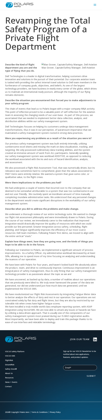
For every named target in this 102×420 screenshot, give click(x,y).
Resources (9, 377)
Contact (8, 386)
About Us (9, 373)
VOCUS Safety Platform (14, 351)
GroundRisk (9, 364)
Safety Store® (11, 369)
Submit (91, 376)
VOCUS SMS (10, 356)
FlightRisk (9, 360)
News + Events (11, 382)
